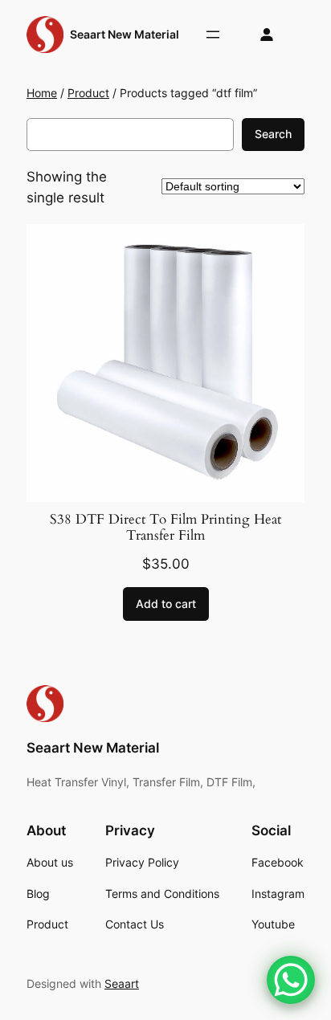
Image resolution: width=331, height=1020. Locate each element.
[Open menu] (213, 34)
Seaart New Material (124, 34)
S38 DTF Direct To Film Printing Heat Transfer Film (165, 528)
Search (273, 134)
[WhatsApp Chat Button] (291, 980)
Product (88, 93)
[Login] (267, 35)
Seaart (121, 983)
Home (42, 93)
